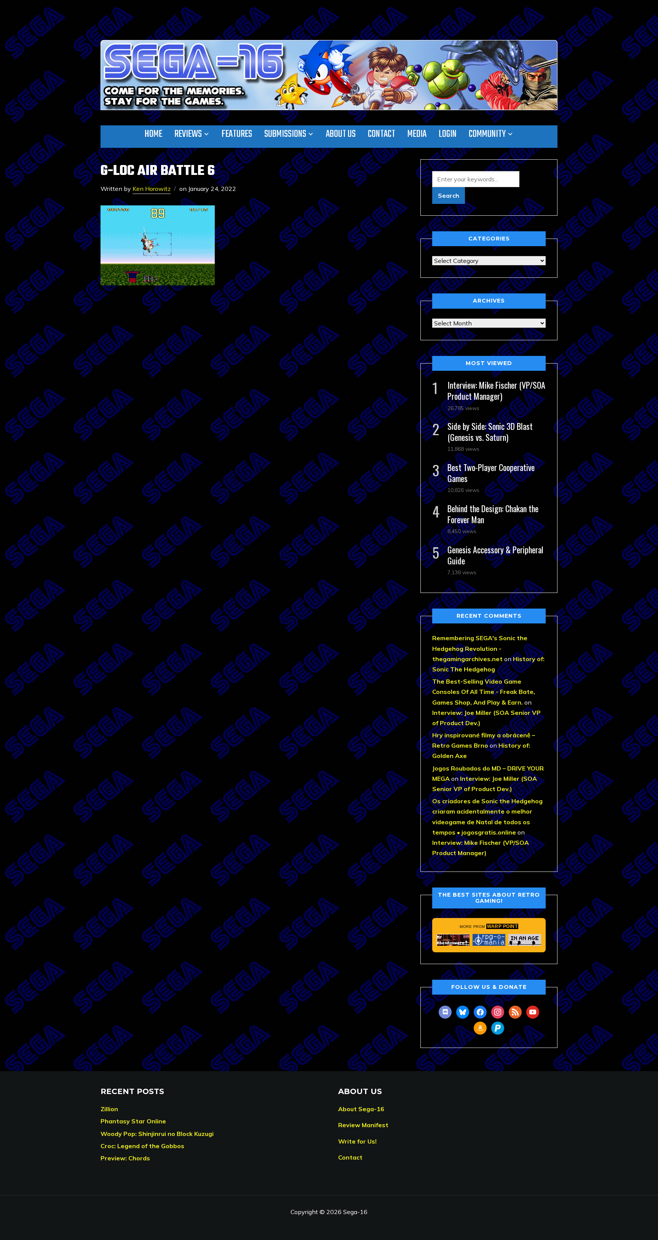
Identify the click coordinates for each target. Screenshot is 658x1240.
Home (153, 134)
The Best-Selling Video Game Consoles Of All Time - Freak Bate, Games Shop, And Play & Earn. (483, 692)
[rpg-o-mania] (489, 939)
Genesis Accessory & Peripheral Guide (495, 555)
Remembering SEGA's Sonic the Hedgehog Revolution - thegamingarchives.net (479, 648)
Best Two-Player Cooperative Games (491, 472)
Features (237, 134)
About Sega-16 (361, 1109)
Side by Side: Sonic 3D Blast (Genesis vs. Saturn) (490, 431)
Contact (381, 134)
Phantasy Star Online (133, 1121)
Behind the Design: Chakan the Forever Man (492, 513)
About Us (341, 134)
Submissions (285, 134)
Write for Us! (357, 1141)
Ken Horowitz (152, 188)
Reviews (188, 134)
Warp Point (502, 926)
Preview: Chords (125, 1158)
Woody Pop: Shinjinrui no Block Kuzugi (157, 1133)
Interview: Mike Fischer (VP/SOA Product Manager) (496, 390)
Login (448, 134)
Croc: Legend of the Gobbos (142, 1146)
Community (487, 134)
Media (416, 134)
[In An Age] (524, 939)
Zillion (109, 1109)
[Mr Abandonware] (453, 939)
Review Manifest (363, 1125)
